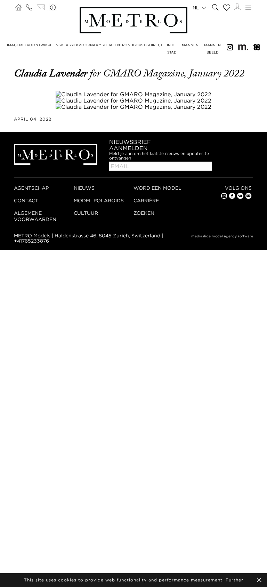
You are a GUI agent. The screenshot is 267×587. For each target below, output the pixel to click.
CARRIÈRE (146, 200)
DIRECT (155, 45)
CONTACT (26, 200)
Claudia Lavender (52, 73)
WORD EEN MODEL (157, 187)
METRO (25, 45)
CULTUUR (86, 212)
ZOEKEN (144, 212)
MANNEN (190, 45)
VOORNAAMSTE (93, 45)
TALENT (115, 45)
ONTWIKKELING (46, 45)
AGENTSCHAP (31, 187)
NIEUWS (84, 187)
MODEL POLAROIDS (99, 200)
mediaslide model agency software (222, 236)
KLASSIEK (70, 45)
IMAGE (13, 45)
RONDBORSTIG (135, 45)
